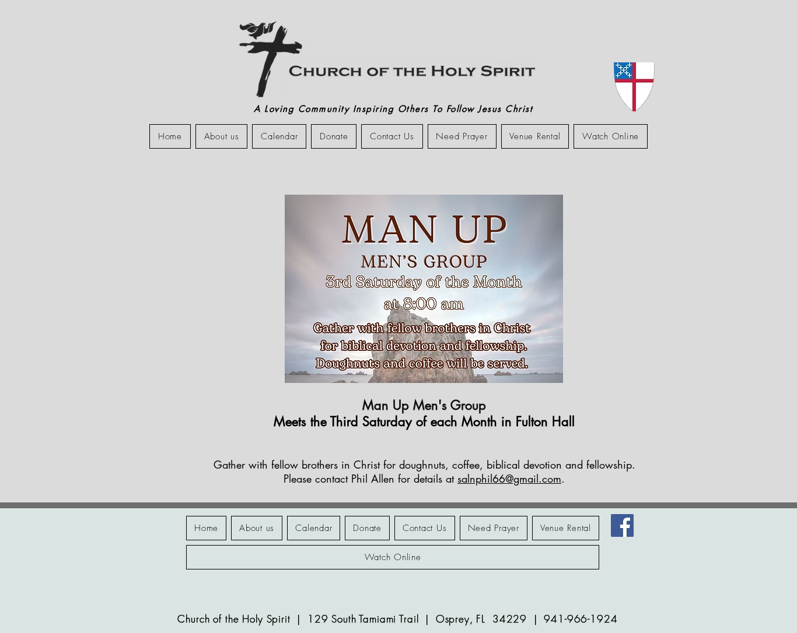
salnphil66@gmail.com (509, 479)
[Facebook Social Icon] (622, 525)
